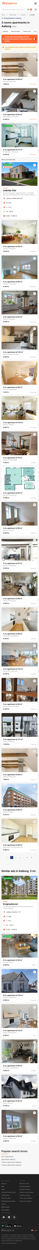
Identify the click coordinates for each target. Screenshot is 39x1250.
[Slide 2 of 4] (19, 897)
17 (27, 857)
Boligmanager (5, 1207)
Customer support (25, 1195)
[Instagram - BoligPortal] (14, 1217)
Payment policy (6, 1198)
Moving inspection (25, 1186)
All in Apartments (7, 1156)
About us (4, 1183)
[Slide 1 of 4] (17, 897)
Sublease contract (25, 1189)
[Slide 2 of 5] (18, 75)
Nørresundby (15, 31)
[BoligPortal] (9, 3)
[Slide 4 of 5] (20, 75)
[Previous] (7, 857)
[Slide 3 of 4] (20, 897)
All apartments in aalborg (12, 18)
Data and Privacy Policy (8, 1192)
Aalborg (23, 15)
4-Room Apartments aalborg (11, 1165)
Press (3, 1189)
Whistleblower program (8, 1201)
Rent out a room (24, 1183)
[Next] (31, 857)
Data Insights (5, 1210)
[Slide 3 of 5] (19, 75)
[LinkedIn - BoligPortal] (9, 1217)
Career (3, 1204)
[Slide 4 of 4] (21, 897)
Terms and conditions (26, 1198)
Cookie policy (5, 1195)
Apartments (12, 15)
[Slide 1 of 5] (17, 75)
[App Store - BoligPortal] (18, 1225)
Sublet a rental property (27, 1192)
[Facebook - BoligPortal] (3, 1217)
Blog (2, 1186)
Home (3, 15)
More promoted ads (8, 159)
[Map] (36, 9)
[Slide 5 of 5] (21, 75)
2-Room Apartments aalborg (11, 1162)
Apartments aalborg (8, 1159)
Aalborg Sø (27, 31)
